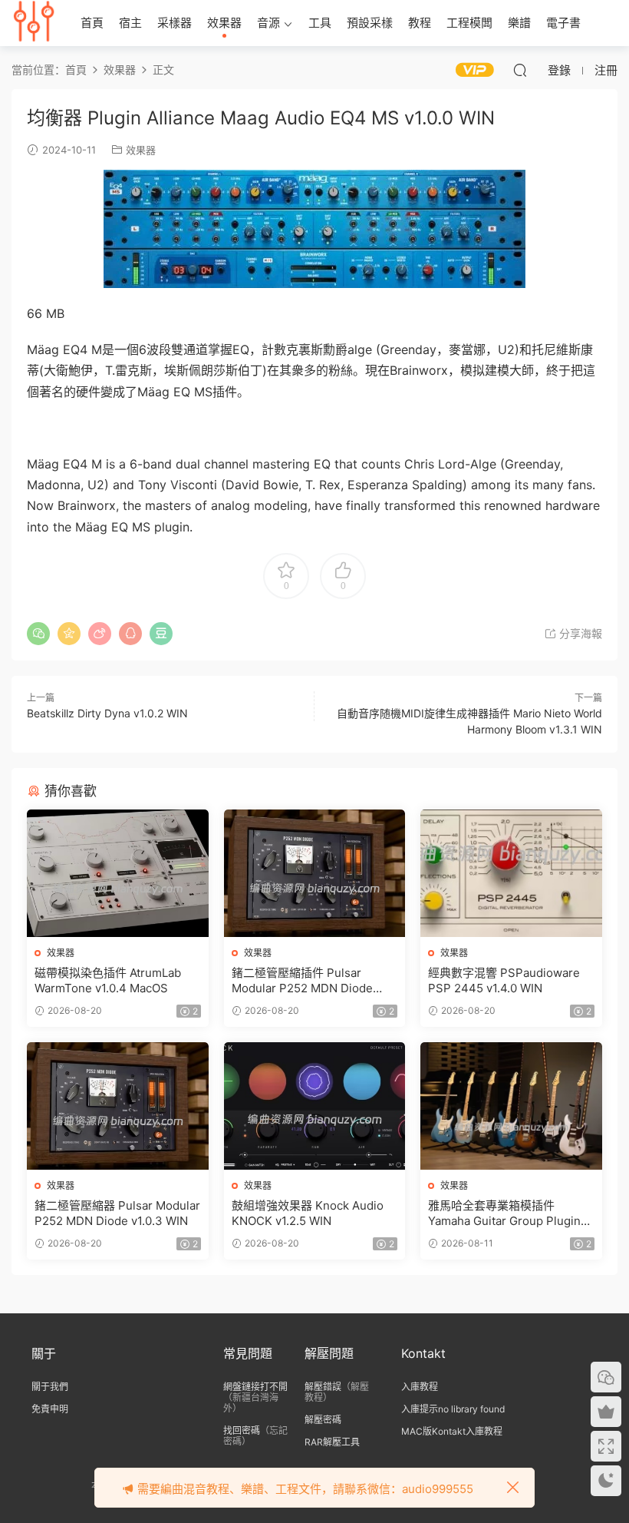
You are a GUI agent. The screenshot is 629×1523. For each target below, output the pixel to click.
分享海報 (579, 633)
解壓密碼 (323, 1419)
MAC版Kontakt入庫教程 (451, 1431)
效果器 (224, 22)
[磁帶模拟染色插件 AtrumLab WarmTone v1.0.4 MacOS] (118, 873)
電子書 (563, 22)
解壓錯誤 (323, 1386)
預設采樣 (370, 22)
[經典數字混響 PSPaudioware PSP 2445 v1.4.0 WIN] (511, 873)
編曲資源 (35, 23)
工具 (319, 22)
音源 (268, 22)
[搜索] (520, 70)
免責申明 (49, 1409)
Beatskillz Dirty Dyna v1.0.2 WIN (107, 713)
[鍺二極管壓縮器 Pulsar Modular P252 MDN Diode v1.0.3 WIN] (118, 1106)
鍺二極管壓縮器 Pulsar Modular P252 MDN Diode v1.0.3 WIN (117, 1213)
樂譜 (519, 22)
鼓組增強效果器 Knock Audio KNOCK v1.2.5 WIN (308, 1213)
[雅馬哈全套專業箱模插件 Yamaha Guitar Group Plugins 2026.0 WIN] (511, 1106)
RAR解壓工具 (332, 1442)
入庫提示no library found (453, 1409)
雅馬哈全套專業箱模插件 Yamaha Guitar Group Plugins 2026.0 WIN (507, 1213)
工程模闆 (469, 22)
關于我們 (49, 1386)
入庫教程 (419, 1386)
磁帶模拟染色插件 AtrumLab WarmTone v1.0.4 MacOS (108, 980)
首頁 (92, 22)
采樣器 (174, 22)
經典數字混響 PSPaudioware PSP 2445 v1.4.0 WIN (504, 980)
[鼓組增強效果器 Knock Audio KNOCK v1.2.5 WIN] (315, 1106)
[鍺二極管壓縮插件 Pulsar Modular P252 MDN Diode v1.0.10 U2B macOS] (315, 873)
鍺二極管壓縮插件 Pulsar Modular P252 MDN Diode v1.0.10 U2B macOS (302, 980)
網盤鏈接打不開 (255, 1386)
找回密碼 (241, 1430)
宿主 (130, 22)
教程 (419, 22)
